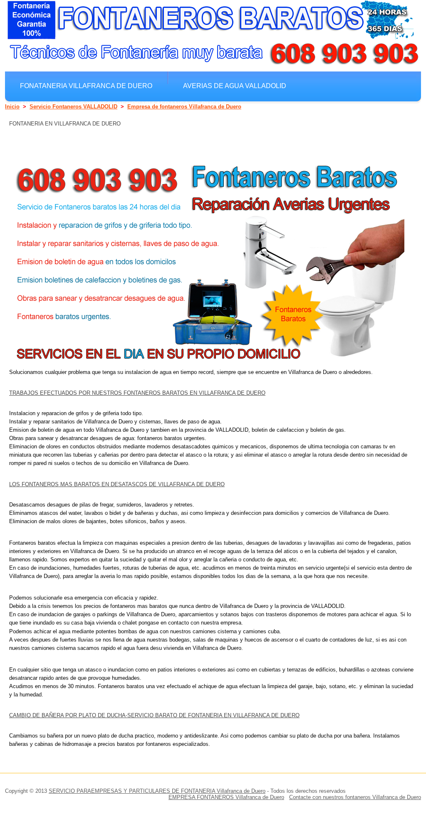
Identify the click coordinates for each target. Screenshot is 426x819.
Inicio (12, 106)
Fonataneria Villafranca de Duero (86, 85)
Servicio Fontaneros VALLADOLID (73, 106)
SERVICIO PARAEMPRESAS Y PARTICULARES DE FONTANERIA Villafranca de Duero (157, 791)
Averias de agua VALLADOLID (234, 85)
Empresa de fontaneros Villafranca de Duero (184, 106)
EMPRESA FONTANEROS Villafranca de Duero (226, 797)
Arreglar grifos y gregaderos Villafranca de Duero (123, 104)
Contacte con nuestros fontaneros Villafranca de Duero (355, 797)
